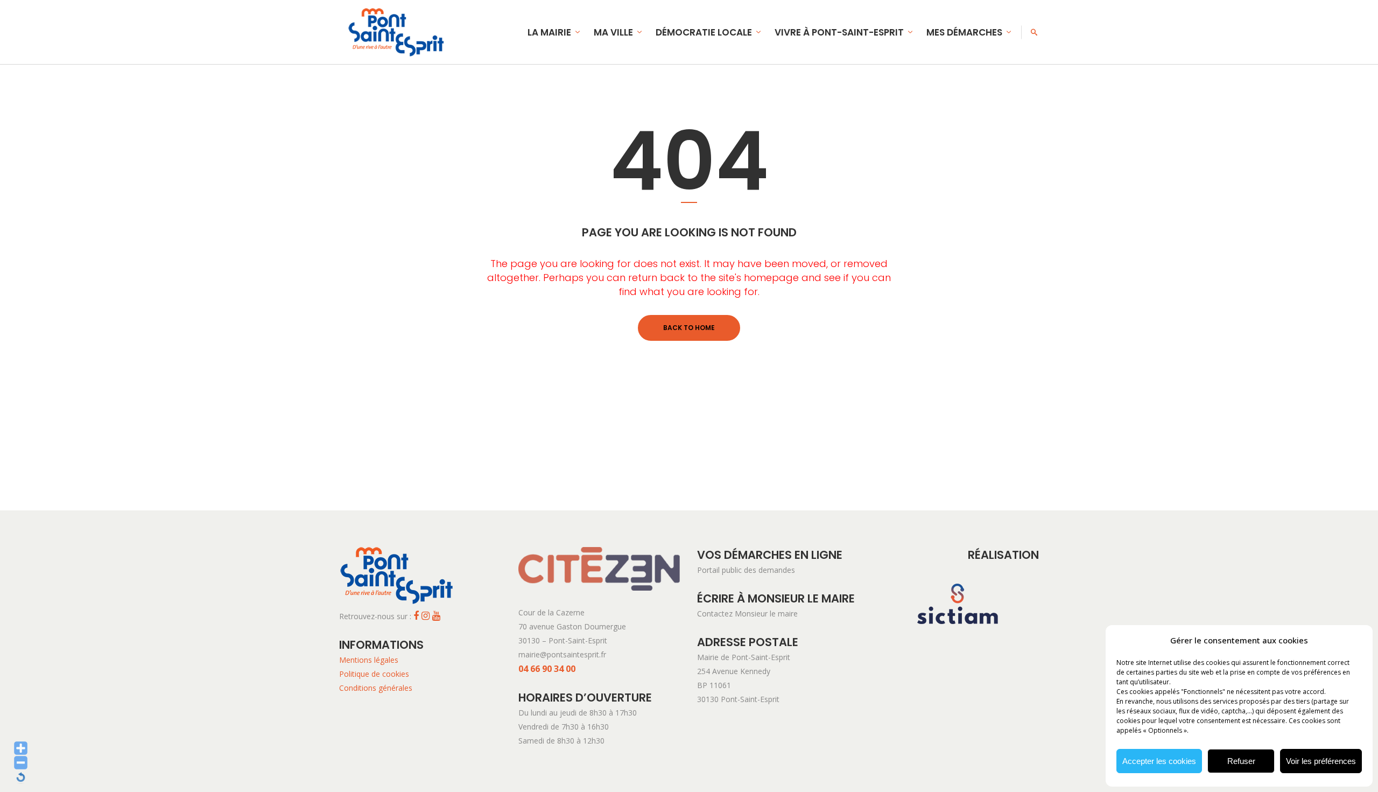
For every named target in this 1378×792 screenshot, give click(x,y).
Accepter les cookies (1159, 761)
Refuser (1241, 761)
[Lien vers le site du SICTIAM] (957, 641)
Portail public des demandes (746, 570)
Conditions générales (375, 688)
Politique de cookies (374, 674)
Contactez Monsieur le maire (747, 613)
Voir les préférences (1321, 761)
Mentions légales (368, 660)
